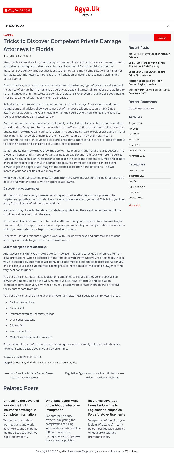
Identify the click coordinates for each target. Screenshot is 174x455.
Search (162, 38)
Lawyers (55, 362)
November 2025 (137, 155)
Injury (45, 362)
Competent (19, 362)
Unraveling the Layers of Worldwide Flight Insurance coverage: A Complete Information (21, 407)
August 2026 (135, 123)
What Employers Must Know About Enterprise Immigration (63, 405)
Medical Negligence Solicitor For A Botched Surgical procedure (145, 82)
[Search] (168, 25)
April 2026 (134, 145)
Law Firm (8, 35)
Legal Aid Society (137, 186)
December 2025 (137, 150)
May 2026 (134, 139)
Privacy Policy (15, 26)
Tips (75, 362)
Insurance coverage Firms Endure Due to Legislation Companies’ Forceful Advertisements (106, 407)
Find (29, 362)
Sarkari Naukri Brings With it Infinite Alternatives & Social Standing (147, 64)
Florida (37, 362)
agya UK (10, 56)
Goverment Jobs (137, 170)
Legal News (134, 192)
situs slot (134, 205)
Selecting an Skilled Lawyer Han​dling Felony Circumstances (147, 73)
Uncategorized (136, 197)
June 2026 (134, 134)
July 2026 (133, 128)
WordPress (131, 451)
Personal (66, 362)
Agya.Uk (87, 8)
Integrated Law (136, 175)
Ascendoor (103, 451)
